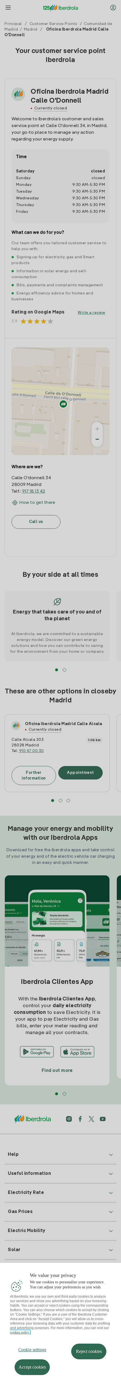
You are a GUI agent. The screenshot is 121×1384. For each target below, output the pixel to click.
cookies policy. (20, 1332)
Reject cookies (89, 1351)
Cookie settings (32, 1349)
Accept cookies (32, 1367)
